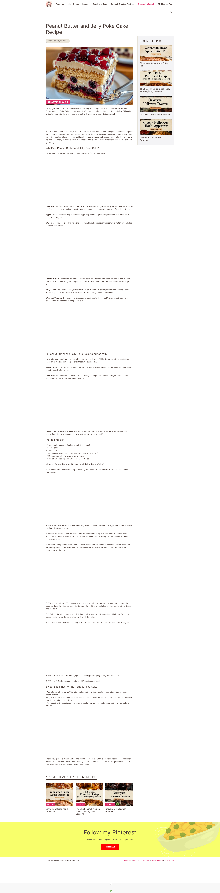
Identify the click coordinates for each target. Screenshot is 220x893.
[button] (171, 12)
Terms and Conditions (141, 860)
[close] (111, 884)
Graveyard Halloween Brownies (155, 114)
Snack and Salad (100, 4)
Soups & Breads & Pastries (122, 4)
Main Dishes (73, 4)
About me (127, 860)
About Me (60, 4)
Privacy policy (157, 860)
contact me (169, 860)
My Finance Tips (165, 4)
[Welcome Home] (49, 4)
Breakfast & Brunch (146, 4)
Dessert (85, 4)
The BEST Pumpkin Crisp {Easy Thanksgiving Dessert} (88, 811)
